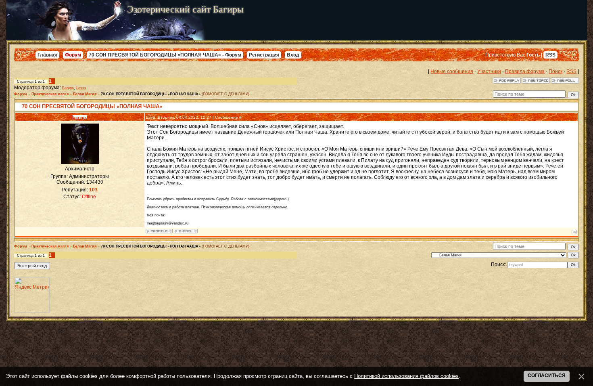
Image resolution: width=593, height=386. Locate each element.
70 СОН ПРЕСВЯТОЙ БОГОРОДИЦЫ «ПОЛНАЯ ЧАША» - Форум (165, 55)
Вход (293, 55)
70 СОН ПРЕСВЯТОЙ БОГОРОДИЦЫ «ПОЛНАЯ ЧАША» (150, 94)
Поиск (555, 71)
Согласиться (547, 375)
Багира (68, 88)
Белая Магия (84, 94)
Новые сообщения (451, 71)
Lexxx (81, 88)
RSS (550, 55)
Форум (73, 55)
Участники (489, 71)
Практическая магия (50, 94)
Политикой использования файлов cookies (406, 376)
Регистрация (264, 55)
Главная (47, 55)
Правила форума (525, 71)
